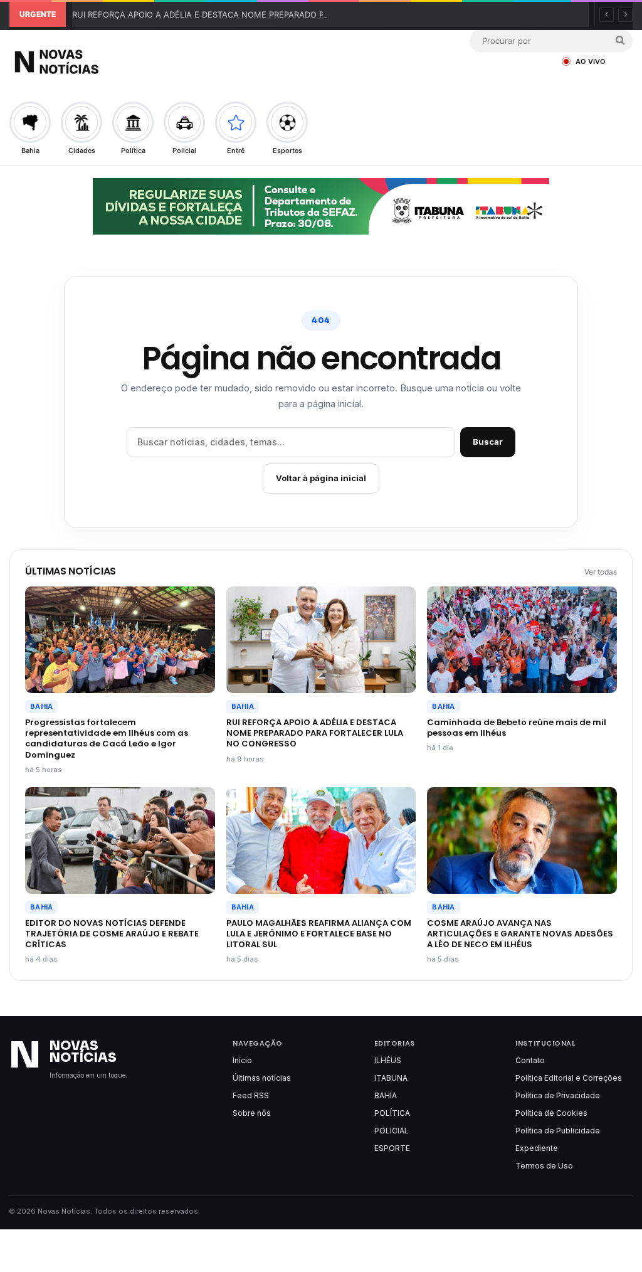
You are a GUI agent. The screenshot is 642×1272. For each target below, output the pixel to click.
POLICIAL (391, 1130)
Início (242, 1060)
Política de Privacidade (557, 1095)
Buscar (488, 442)
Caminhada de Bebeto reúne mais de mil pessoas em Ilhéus (516, 727)
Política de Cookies (551, 1113)
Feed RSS (251, 1095)
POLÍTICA (392, 1113)
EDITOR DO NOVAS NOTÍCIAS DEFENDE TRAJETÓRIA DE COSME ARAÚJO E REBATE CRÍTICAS (112, 933)
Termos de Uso (544, 1165)
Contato (530, 1060)
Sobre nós (252, 1113)
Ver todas (600, 571)
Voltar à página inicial (321, 478)
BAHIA (41, 706)
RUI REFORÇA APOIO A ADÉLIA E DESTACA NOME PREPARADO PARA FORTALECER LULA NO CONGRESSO (279, 14)
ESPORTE (392, 1148)
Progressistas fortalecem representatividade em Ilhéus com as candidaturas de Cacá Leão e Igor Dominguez (106, 738)
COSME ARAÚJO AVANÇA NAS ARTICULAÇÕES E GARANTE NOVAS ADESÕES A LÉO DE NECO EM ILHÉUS (520, 933)
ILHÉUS (387, 1060)
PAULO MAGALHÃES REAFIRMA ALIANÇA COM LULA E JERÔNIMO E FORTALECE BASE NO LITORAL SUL (318, 933)
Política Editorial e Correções (568, 1078)
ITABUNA (391, 1078)
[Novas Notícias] (87, 62)
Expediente (536, 1148)
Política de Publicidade (557, 1130)
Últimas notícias (262, 1078)
